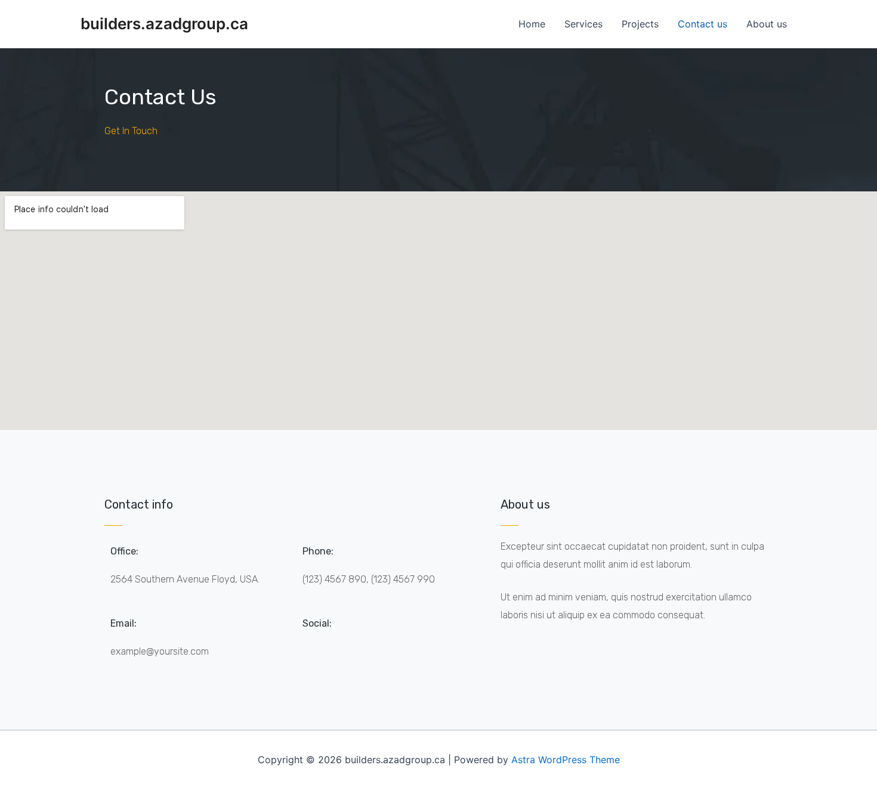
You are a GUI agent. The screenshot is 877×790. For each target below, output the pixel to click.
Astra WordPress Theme (565, 760)
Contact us (702, 24)
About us (766, 24)
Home (531, 24)
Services (583, 24)
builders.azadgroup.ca (164, 23)
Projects (640, 24)
